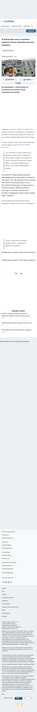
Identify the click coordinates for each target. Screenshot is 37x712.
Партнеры (4, 616)
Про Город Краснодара (7, 572)
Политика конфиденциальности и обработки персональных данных (18, 664)
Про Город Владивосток (8, 568)
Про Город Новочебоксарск (8, 531)
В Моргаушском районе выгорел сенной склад (16, 324)
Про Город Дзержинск (7, 565)
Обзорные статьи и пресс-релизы (10, 607)
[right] (35, 26)
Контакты (4, 594)
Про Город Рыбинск (6, 555)
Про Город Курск (6, 552)
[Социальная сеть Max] (18, 83)
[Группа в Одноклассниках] (6, 582)
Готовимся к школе (16, 26)
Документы (26, 26)
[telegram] (21, 273)
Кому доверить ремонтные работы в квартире (16, 331)
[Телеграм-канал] (27, 79)
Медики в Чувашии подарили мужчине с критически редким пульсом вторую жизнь (16, 316)
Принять (31, 31)
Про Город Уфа (5, 558)
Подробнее (31, 661)
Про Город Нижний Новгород (9, 562)
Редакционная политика (8, 597)
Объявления (5, 600)
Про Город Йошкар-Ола (8, 538)
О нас (3, 591)
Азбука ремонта (5, 26)
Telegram (4, 588)
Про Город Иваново (6, 545)
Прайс (3, 610)
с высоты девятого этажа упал (21, 129)
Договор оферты (6, 603)
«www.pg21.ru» (13, 622)
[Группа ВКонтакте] (10, 79)
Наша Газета (5, 542)
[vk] (16, 273)
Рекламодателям (6, 613)
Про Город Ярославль (7, 548)
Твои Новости (5, 535)
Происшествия (8, 50)
